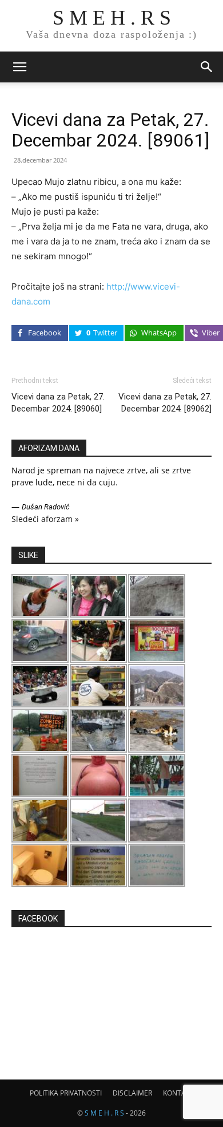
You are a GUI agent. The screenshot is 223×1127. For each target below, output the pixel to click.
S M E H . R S (104, 1113)
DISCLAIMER (132, 1093)
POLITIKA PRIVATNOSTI (66, 1093)
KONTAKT (178, 1093)
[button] (19, 67)
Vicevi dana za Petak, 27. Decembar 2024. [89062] (165, 403)
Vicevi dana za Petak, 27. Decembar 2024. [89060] (58, 403)
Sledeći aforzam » (45, 518)
